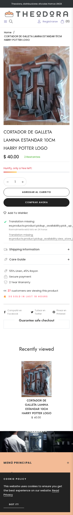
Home (8, 32)
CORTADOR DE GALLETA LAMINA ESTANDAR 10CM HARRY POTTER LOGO (36, 406)
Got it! (14, 504)
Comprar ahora (36, 202)
